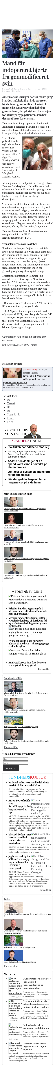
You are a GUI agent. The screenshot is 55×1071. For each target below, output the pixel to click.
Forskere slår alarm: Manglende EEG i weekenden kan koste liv (26, 543)
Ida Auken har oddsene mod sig (28, 447)
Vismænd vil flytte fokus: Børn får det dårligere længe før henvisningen (26, 694)
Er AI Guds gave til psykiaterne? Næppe (20, 962)
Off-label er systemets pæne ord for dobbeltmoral (29, 473)
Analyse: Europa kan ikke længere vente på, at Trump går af (27, 664)
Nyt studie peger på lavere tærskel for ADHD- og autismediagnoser (24, 526)
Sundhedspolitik (13, 678)
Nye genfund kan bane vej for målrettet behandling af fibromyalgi (25, 576)
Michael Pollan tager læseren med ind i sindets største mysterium (20, 839)
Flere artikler (44, 669)
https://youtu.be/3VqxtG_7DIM (19, 344)
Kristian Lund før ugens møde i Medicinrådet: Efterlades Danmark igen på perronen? (28, 611)
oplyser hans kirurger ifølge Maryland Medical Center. (26, 131)
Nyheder (16, 91)
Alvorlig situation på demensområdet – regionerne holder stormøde (25, 509)
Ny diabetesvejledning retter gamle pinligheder (28, 624)
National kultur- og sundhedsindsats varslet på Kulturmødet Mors (29, 784)
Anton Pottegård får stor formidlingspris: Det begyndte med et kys (26, 559)
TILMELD (11, 768)
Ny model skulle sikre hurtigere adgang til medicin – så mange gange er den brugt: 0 (29, 643)
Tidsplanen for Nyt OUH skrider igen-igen (21, 726)
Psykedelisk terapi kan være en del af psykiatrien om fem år (27, 915)
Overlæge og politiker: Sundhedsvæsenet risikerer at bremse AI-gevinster (25, 931)
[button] (51, 6)
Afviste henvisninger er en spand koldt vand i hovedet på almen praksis (27, 464)
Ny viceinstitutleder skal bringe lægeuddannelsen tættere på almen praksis (36, 1004)
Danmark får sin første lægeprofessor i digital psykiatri (34, 1046)
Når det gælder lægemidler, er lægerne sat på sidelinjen (27, 481)
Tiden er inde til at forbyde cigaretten (19, 947)
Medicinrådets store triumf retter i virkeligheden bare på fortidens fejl (28, 619)
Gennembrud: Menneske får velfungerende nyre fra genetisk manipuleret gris (26, 379)
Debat (7, 899)
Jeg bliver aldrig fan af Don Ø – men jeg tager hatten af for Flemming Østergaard (19, 862)
